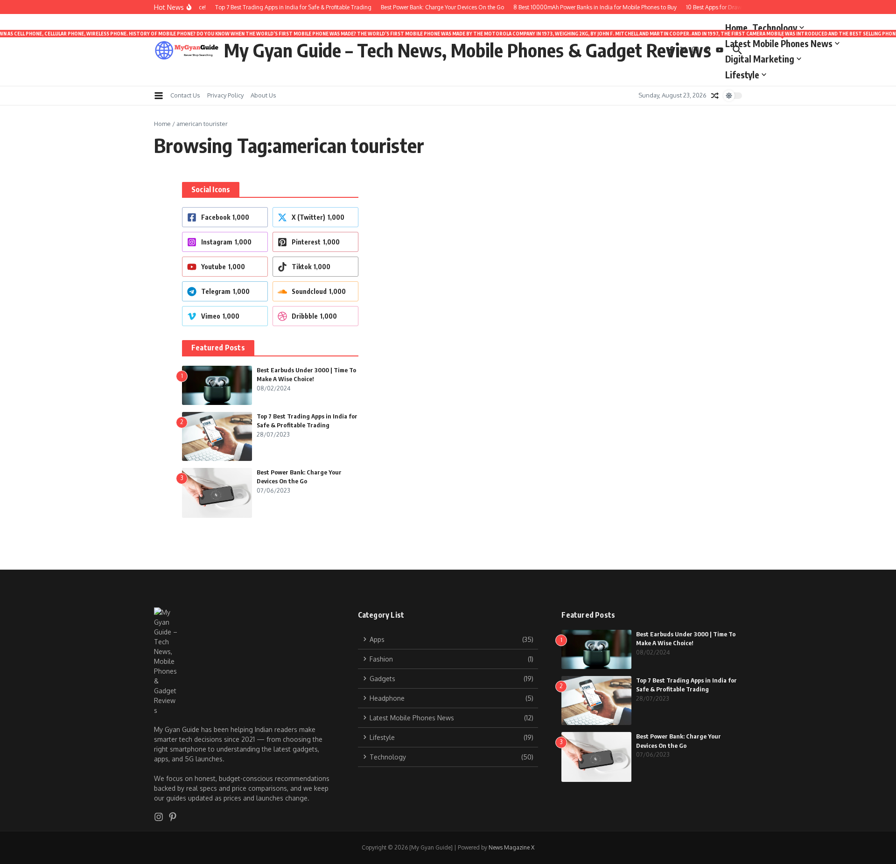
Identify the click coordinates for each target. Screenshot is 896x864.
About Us (263, 95)
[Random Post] (715, 95)
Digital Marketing (759, 58)
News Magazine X (511, 847)
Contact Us (185, 95)
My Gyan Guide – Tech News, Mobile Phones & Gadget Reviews (467, 50)
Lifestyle (742, 74)
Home (736, 27)
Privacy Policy (225, 95)
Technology (774, 27)
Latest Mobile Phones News (782, 42)
